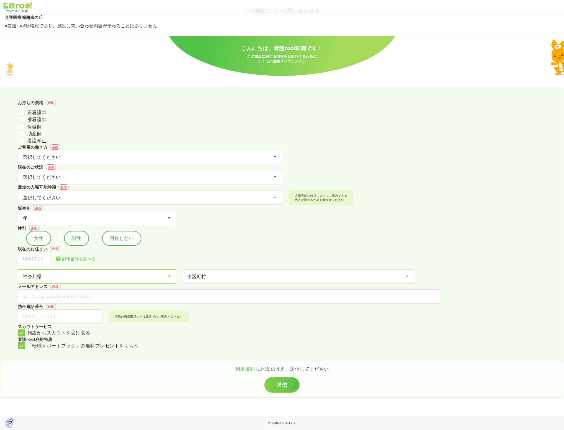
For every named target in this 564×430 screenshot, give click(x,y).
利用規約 (245, 369)
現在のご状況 (36, 166)
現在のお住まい (38, 248)
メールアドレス (38, 286)
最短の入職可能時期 (42, 186)
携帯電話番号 (36, 306)
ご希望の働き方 (38, 146)
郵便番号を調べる (79, 258)
